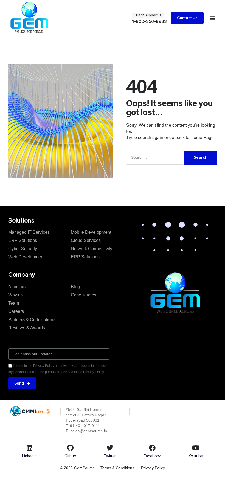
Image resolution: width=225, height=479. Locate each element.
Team (13, 303)
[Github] (70, 448)
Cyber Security (22, 248)
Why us (15, 295)
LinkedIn (29, 456)
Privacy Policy (153, 468)
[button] (212, 17)
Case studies (83, 295)
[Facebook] (152, 448)
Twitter (110, 456)
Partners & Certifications (31, 319)
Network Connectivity (91, 248)
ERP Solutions (22, 240)
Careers (16, 311)
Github (70, 456)
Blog (75, 286)
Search (200, 157)
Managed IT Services (29, 232)
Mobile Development (91, 232)
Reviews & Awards (26, 327)
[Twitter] (109, 448)
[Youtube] (195, 448)
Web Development (26, 257)
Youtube (196, 456)
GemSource (84, 468)
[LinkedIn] (29, 448)
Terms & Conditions (117, 468)
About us (17, 286)
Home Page (202, 137)
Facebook (152, 456)
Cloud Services (86, 240)
